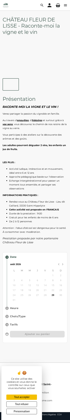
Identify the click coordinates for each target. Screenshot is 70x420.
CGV (59, 414)
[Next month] (63, 264)
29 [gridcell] (53, 295)
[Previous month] (59, 264)
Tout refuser (21, 404)
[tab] (11, 84)
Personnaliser (22, 411)
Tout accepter (21, 397)
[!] (58, 5)
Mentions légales (46, 414)
